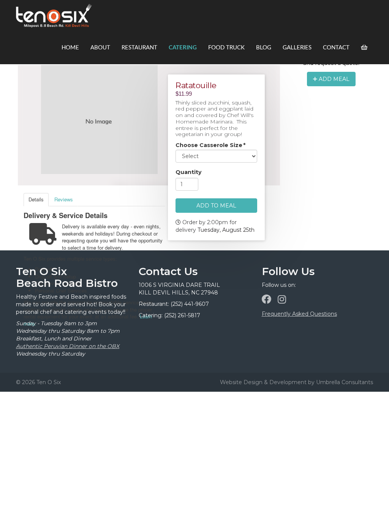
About (100, 48)
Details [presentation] (36, 199)
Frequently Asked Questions (299, 313)
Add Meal (333, 79)
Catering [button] (183, 48)
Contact (336, 48)
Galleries (297, 48)
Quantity (188, 172)
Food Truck (226, 48)
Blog (263, 48)
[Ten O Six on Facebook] (266, 299)
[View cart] (364, 48)
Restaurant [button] (139, 48)
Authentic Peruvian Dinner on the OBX (67, 346)
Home (70, 48)
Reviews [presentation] (63, 199)
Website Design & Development (263, 382)
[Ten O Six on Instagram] (282, 299)
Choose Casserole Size (210, 145)
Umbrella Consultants (344, 382)
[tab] (36, 199)
